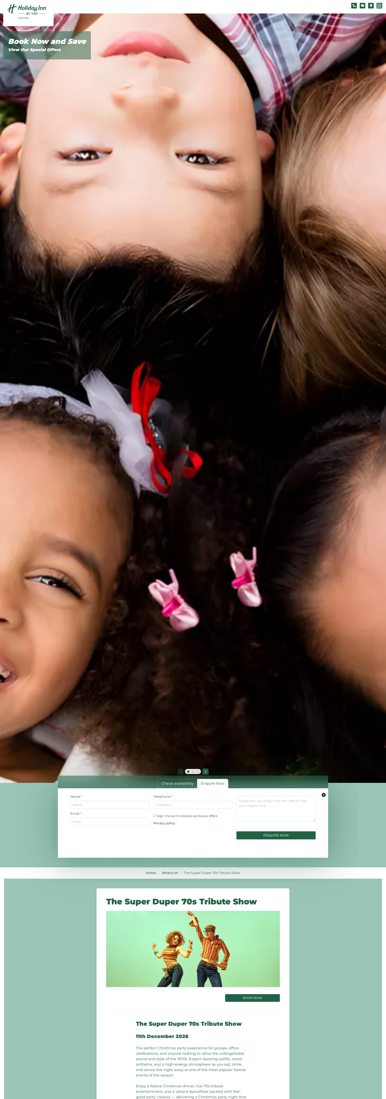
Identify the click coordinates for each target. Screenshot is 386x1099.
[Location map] (371, 5)
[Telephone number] (354, 5)
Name (76, 797)
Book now (252, 998)
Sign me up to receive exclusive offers (187, 816)
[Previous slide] (180, 772)
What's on (170, 873)
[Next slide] (206, 772)
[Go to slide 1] (188, 771)
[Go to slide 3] (198, 771)
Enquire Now (276, 835)
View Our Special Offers (34, 49)
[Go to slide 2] (193, 771)
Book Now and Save (47, 41)
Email (75, 813)
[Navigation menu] (379, 5)
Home (151, 873)
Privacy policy (164, 823)
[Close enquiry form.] (324, 795)
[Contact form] (362, 5)
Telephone (162, 797)
